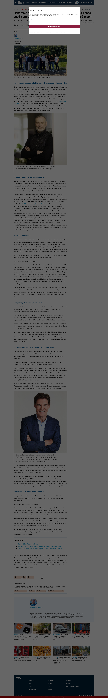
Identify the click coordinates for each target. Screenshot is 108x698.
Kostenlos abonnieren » (54, 26)
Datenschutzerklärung (38, 32)
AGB (48, 32)
